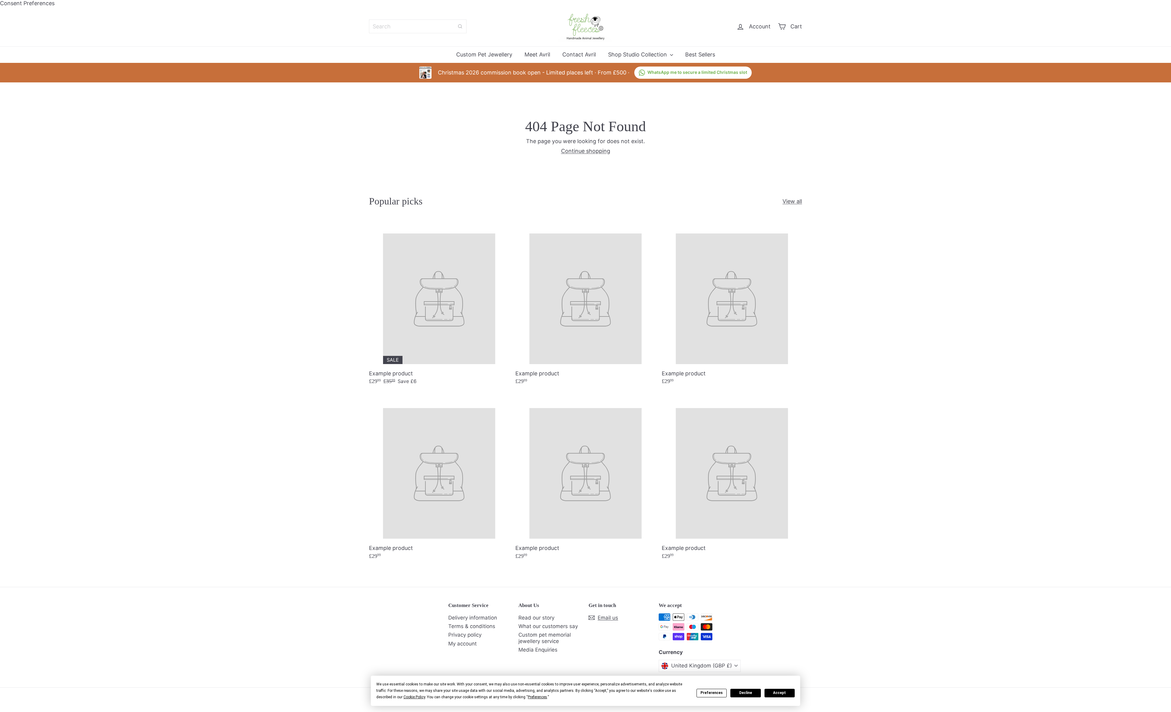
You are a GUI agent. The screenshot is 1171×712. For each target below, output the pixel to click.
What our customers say (548, 626)
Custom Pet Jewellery (484, 54)
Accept (779, 693)
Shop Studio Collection (638, 54)
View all (792, 201)
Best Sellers (700, 54)
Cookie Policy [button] (414, 697)
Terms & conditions (471, 626)
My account (462, 644)
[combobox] (418, 26)
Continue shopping (585, 151)
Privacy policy (465, 635)
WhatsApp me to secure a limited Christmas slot (697, 72)
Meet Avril (537, 54)
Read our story (536, 618)
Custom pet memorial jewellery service (544, 638)
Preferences (711, 693)
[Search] (460, 26)
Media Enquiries (537, 650)
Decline (745, 693)
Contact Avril (579, 54)
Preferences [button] (537, 697)
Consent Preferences (27, 3)
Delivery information (472, 618)
